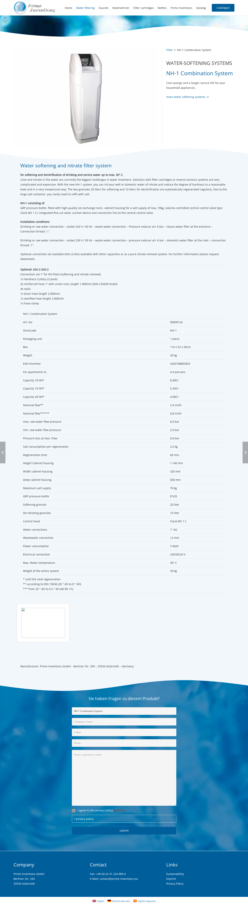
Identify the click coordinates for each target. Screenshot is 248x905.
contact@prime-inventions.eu (119, 879)
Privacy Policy (174, 883)
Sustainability (175, 874)
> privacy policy (84, 819)
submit (124, 830)
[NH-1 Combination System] (86, 50)
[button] (187, 97)
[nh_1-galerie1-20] (43, 623)
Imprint (171, 879)
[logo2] (35, 8)
